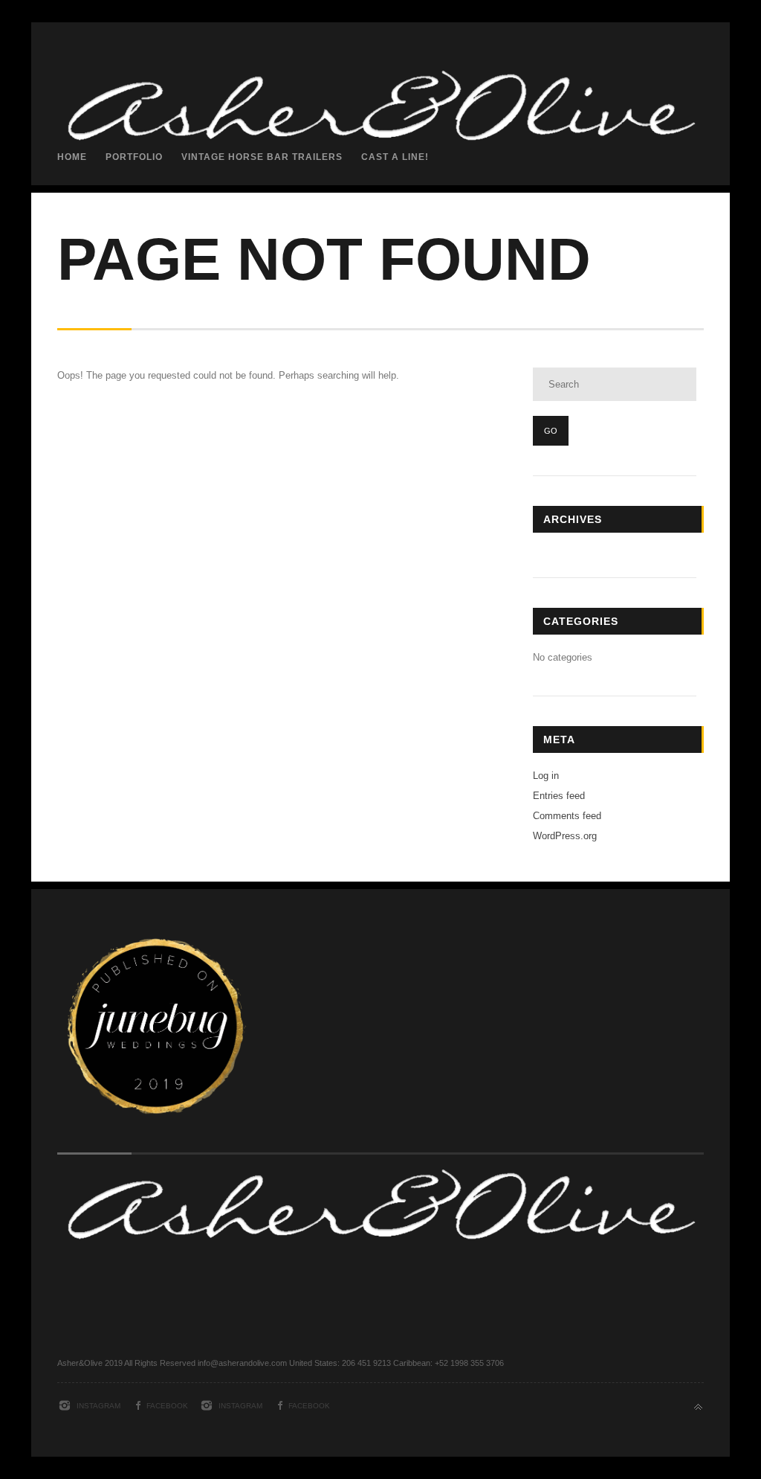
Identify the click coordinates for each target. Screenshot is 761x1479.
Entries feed (559, 795)
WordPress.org (565, 835)
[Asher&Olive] (380, 250)
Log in (546, 775)
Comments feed (567, 815)
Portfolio (134, 157)
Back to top (698, 1407)
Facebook (167, 1406)
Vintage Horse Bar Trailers (262, 157)
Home (72, 157)
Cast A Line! (395, 157)
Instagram (98, 1406)
